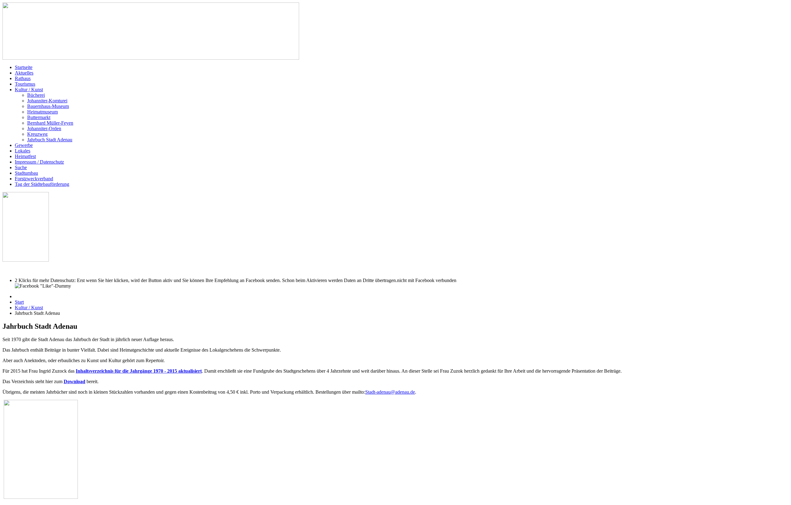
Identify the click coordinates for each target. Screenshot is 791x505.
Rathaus (23, 78)
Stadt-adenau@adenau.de (390, 392)
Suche (21, 167)
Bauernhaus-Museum (48, 106)
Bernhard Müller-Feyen (50, 123)
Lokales (22, 150)
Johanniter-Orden (44, 128)
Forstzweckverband (34, 178)
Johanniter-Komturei (47, 100)
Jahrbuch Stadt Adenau (49, 139)
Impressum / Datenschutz (39, 162)
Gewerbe (24, 145)
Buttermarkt (38, 117)
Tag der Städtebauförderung (42, 184)
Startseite (23, 67)
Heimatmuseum (42, 111)
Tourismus (25, 84)
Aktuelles (24, 72)
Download (74, 381)
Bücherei (36, 95)
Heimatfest (25, 156)
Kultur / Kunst (29, 89)
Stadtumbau (26, 173)
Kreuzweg (37, 134)
